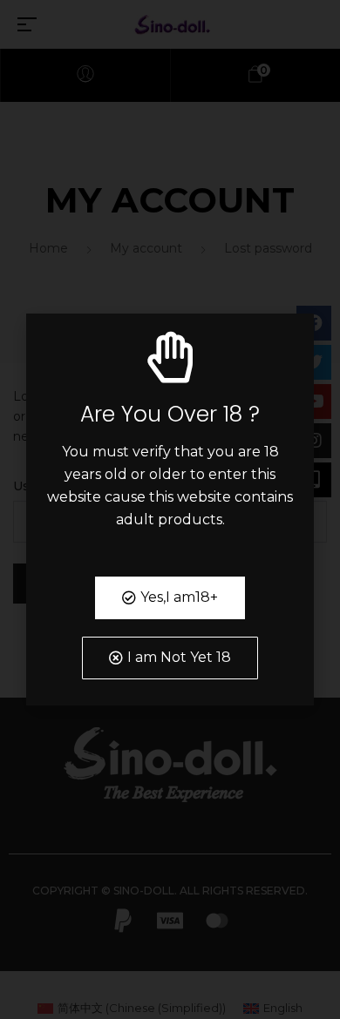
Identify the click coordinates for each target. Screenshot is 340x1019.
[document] (170, 509)
